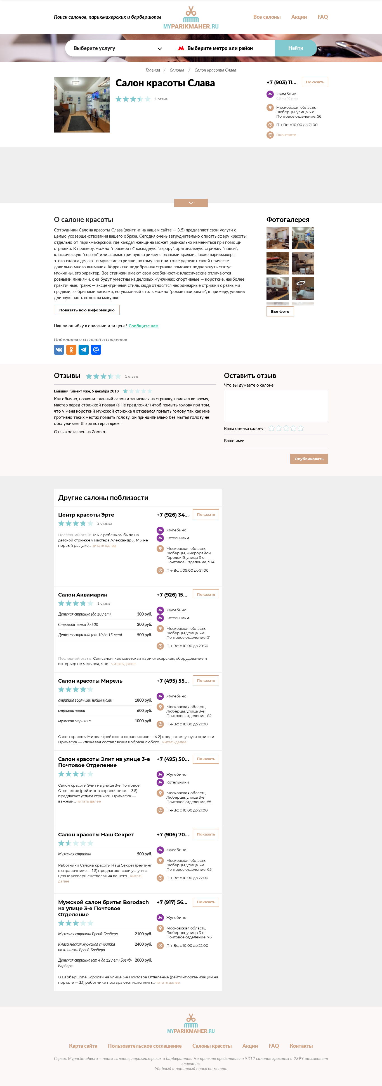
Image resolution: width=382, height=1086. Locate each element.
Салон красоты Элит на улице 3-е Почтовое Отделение (104, 762)
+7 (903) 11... (281, 82)
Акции (299, 17)
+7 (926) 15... (172, 594)
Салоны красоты (212, 1046)
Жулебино (287, 96)
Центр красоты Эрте (86, 515)
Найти (295, 48)
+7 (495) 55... (173, 681)
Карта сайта (83, 1046)
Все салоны (267, 17)
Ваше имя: (234, 440)
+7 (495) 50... (173, 759)
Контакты (301, 1046)
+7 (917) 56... (172, 902)
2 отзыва (104, 523)
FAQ (323, 17)
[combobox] (117, 48)
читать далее (104, 545)
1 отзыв (161, 99)
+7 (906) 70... (173, 834)
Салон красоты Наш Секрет (96, 834)
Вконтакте (286, 135)
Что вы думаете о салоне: (249, 385)
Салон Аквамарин (82, 594)
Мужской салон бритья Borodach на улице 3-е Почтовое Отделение (103, 908)
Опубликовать (309, 458)
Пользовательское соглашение (145, 1046)
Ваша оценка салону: (244, 428)
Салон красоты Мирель (90, 681)
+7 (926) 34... (173, 515)
